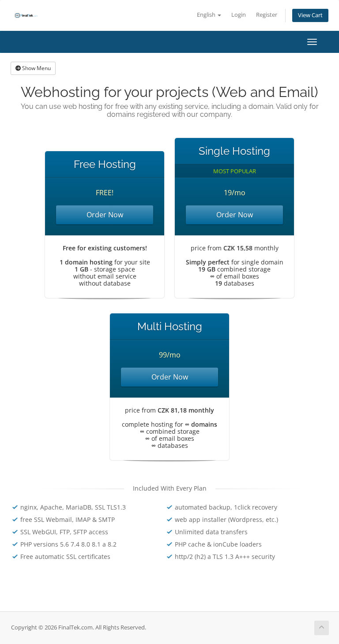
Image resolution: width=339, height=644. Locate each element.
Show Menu (36, 68)
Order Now (105, 215)
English (207, 15)
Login (238, 15)
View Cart (310, 15)
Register (266, 15)
